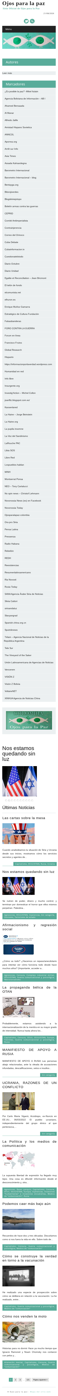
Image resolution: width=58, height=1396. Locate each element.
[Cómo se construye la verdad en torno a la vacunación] (18, 1285)
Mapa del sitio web (40, 1392)
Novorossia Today (14, 508)
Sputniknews (11, 630)
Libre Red (10, 457)
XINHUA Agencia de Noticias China (22, 698)
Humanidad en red (14, 371)
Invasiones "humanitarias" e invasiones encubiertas (29, 1192)
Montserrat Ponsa (14, 479)
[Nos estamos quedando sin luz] (18, 894)
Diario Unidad (12, 271)
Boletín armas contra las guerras (21, 206)
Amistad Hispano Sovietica (18, 127)
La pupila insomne (14, 429)
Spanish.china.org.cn (15, 622)
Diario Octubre (12, 263)
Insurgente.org (12, 385)
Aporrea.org (11, 141)
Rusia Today (11, 587)
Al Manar (9, 113)
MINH (7, 472)
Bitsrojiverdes (11, 192)
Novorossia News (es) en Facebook (23, 500)
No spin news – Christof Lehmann (22, 493)
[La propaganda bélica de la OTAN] (18, 1016)
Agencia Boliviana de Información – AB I (25, 98)
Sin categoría (47, 915)
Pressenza (10, 536)
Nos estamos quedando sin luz (28, 871)
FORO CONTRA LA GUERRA (20, 328)
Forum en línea (12, 335)
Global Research (13, 350)
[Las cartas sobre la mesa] (18, 843)
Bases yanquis (24, 1189)
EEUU (30, 1037)
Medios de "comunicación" (30, 1248)
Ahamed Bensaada (14, 106)
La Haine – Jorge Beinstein (18, 414)
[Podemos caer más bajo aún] (18, 1229)
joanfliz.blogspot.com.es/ (17, 400)
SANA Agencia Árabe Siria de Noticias (24, 594)
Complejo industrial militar (40, 975)
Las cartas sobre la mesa (23, 818)
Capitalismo (21, 864)
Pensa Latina (11, 529)
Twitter (26, 21)
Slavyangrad (11, 615)
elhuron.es (10, 299)
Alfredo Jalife (11, 120)
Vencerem (10, 669)
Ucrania (51, 864)
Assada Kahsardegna (16, 163)
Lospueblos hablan (14, 464)
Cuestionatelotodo (14, 256)
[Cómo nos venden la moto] (18, 1341)
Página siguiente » (40, 1380)
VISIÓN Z (9, 677)
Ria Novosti (10, 579)
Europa (50, 1037)
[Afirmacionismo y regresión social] (18, 954)
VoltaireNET (11, 691)
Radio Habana (12, 543)
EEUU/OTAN (33, 864)
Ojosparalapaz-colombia (17, 515)
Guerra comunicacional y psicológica (35, 977)
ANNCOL (9, 134)
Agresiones (9, 915)
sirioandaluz (11, 608)
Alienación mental (13, 1362)
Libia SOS (10, 450)
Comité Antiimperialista (16, 220)
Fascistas (8, 1039)
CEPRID (9, 213)
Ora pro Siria (11, 522)
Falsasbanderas (13, 321)
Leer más (7, 73)
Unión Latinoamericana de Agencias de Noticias (29, 662)
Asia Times (10, 156)
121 (28, 1380)
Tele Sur (9, 648)
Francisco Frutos (13, 342)
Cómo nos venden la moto (24, 1316)
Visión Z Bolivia (12, 684)
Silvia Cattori (11, 601)
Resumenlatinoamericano (18, 572)
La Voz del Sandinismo (16, 436)
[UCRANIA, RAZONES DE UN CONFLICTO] (18, 1109)
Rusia (43, 864)
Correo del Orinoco (14, 235)
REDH (8, 558)
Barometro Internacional (17, 170)
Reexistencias (12, 565)
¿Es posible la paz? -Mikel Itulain (21, 91)
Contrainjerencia (13, 228)
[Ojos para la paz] (29, 48)
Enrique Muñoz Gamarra (17, 307)
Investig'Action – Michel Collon (20, 393)
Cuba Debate (11, 242)
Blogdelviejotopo (13, 199)
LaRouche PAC (12, 443)
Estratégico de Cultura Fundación (22, 314)
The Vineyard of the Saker (18, 655)
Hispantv (9, 357)
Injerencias (34, 915)
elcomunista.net (13, 292)
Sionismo (8, 917)
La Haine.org (11, 421)
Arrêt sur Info (11, 149)
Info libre (9, 378)
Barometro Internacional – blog (20, 177)
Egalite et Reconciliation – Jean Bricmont (25, 278)
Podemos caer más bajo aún (26, 1204)
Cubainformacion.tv (14, 249)
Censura (21, 975)
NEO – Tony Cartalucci (16, 486)
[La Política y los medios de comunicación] (18, 1168)
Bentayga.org (11, 184)
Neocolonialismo (12, 979)
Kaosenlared (11, 407)
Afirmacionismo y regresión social (21, 753)
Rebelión (9, 551)
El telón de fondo (13, 285)
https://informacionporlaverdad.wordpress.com (28, 364)
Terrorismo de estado (25, 917)
